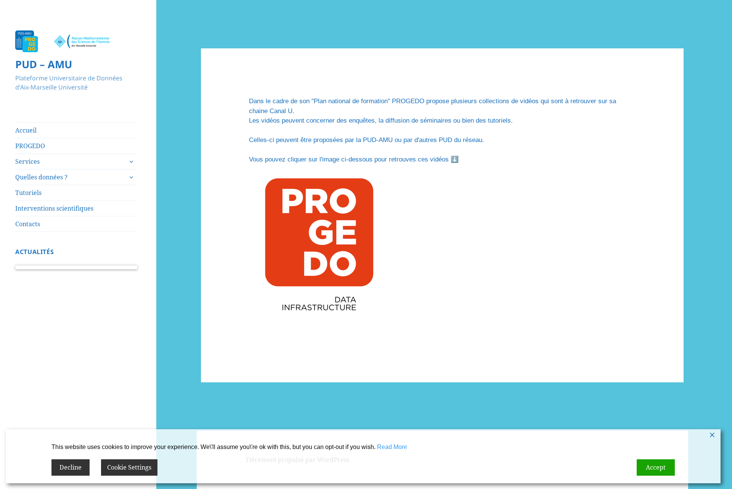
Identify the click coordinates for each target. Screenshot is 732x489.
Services (27, 161)
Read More (392, 447)
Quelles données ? (41, 177)
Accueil (26, 130)
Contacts (27, 224)
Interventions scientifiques (54, 208)
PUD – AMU (43, 64)
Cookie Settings (129, 467)
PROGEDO (30, 146)
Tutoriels (28, 193)
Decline (70, 467)
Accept (656, 467)
